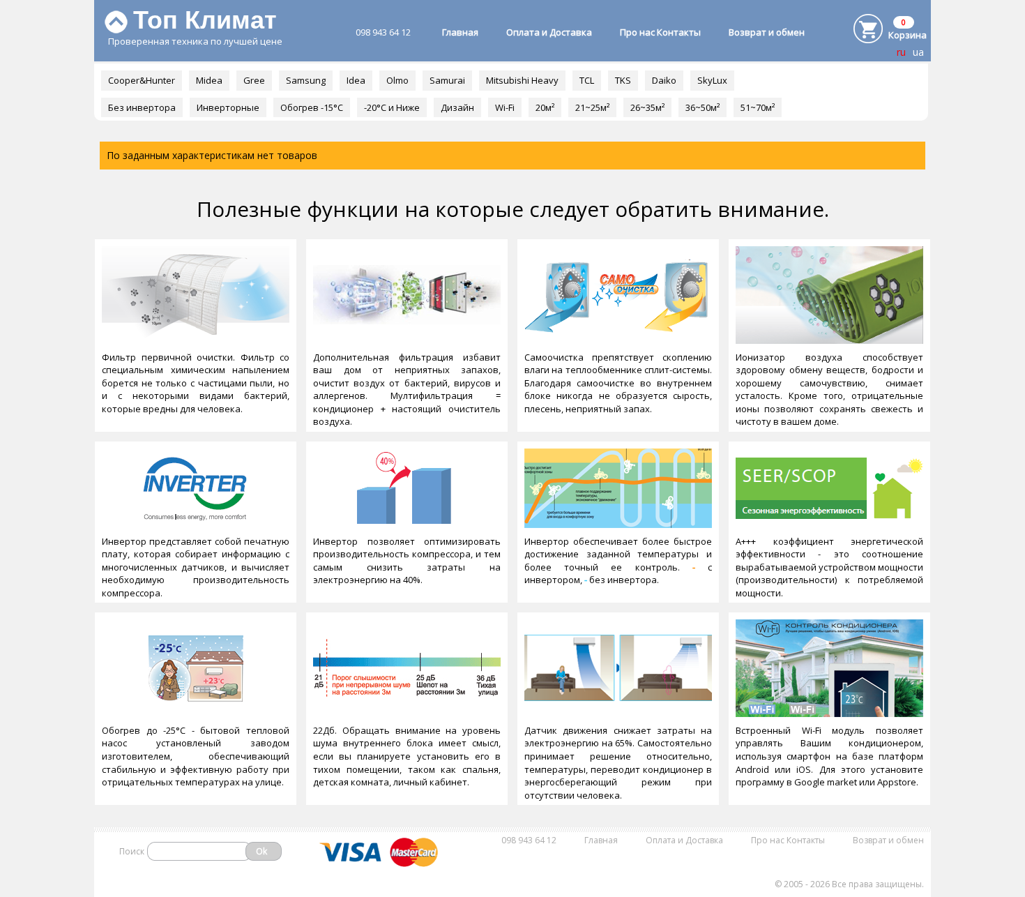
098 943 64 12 (383, 32)
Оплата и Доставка (549, 32)
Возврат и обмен (767, 32)
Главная (460, 32)
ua (918, 52)
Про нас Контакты (660, 32)
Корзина (907, 35)
